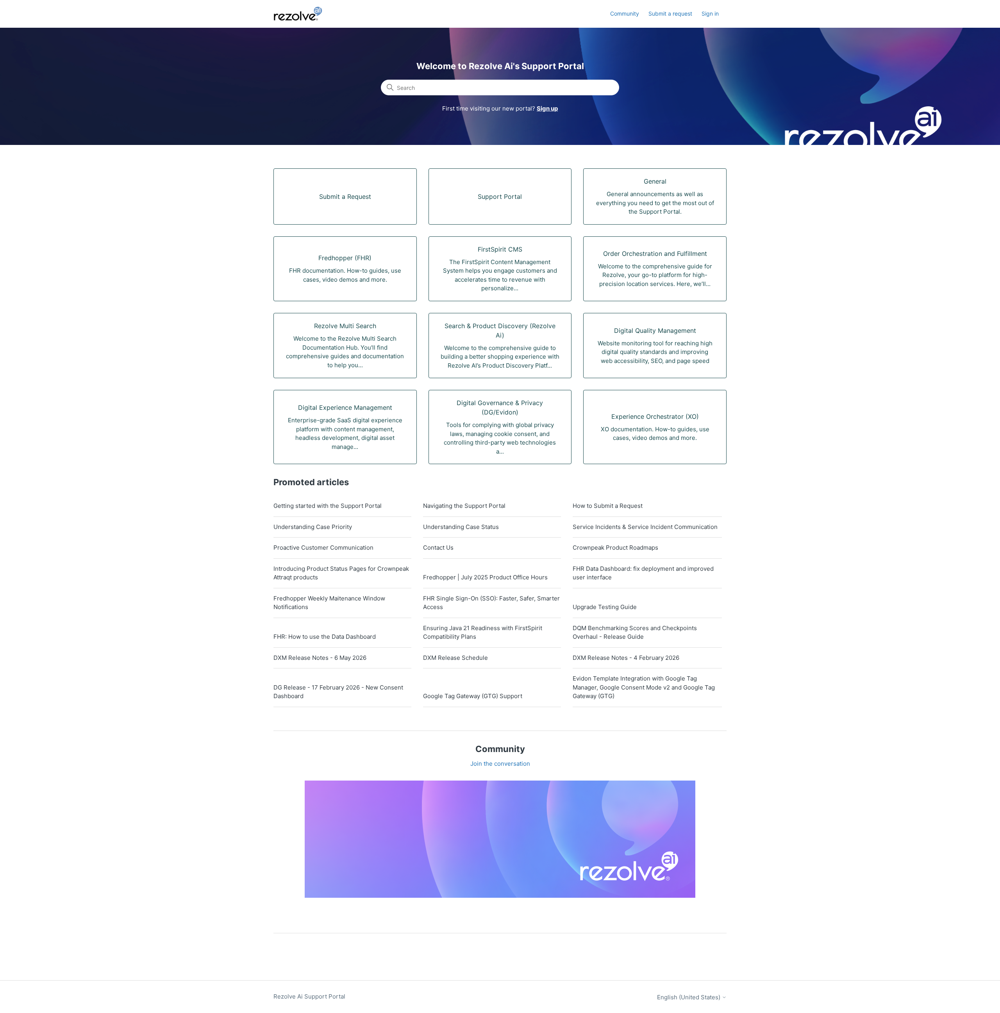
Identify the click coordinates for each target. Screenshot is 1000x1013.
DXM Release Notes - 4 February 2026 (626, 657)
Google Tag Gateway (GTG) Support (472, 696)
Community (624, 13)
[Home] (302, 14)
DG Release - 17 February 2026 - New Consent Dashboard (338, 692)
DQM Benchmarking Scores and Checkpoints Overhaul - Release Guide (635, 632)
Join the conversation (500, 763)
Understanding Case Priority (312, 527)
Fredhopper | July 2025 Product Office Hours (485, 577)
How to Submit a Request (608, 505)
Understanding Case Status (461, 527)
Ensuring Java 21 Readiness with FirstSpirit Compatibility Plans (482, 632)
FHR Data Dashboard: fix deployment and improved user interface (643, 573)
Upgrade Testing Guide (605, 607)
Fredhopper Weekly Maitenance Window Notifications (329, 603)
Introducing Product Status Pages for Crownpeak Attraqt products (341, 573)
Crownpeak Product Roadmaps (615, 547)
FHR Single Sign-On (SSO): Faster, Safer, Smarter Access (491, 603)
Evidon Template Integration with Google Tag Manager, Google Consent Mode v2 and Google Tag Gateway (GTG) (644, 687)
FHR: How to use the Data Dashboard (324, 636)
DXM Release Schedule (455, 657)
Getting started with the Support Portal (327, 505)
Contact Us (438, 547)
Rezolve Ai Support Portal (309, 996)
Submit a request (670, 13)
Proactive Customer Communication (323, 547)
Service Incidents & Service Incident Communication (645, 527)
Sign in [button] (710, 13)
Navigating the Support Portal (464, 505)
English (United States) (689, 997)
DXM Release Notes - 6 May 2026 (319, 657)
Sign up (547, 108)
